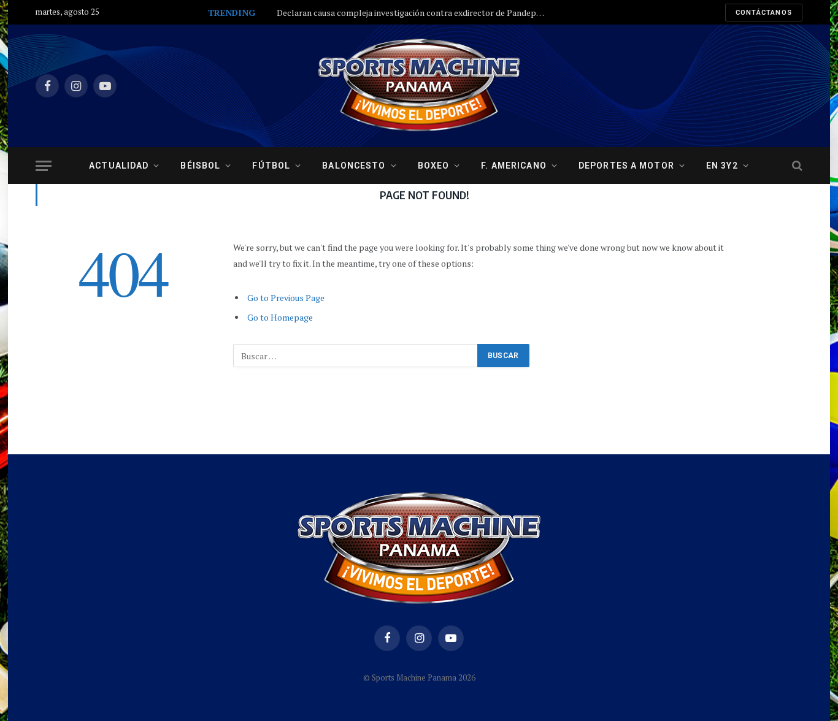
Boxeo (434, 165)
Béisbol (200, 165)
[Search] (796, 166)
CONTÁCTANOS (764, 13)
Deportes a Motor (626, 165)
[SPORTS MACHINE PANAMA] (419, 86)
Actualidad (118, 165)
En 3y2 (722, 165)
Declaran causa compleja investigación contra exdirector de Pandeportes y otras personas (415, 12)
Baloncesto (353, 165)
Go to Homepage (280, 317)
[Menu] (44, 166)
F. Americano (513, 165)
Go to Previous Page (286, 297)
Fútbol (271, 165)
